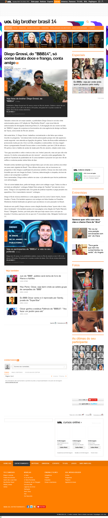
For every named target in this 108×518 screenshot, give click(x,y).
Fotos (15, 28)
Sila (25, 494)
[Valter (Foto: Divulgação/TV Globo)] (94, 367)
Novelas (27, 472)
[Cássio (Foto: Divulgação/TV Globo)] (75, 355)
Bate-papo (35, 1)
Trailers (47, 477)
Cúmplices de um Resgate (32, 482)
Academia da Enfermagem (65, 453)
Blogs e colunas (8, 475)
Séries (5, 487)
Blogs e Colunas (33, 28)
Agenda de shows (70, 482)
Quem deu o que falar (10, 480)
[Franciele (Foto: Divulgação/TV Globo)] (94, 355)
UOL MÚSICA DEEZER (73, 472)
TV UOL (80, 1)
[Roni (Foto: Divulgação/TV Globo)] (75, 367)
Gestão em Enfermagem (82, 453)
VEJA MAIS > (10, 112)
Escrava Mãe (28, 484)
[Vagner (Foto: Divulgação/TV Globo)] (88, 367)
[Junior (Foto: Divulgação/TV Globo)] (75, 361)
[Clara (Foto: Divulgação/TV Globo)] (82, 355)
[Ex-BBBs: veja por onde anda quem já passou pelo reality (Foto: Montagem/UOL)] (94, 93)
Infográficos (48, 475)
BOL (85, 1)
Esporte (50, 1)
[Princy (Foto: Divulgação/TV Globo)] (94, 361)
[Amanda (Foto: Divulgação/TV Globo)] (88, 348)
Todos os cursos (96, 423)
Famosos (72, 1)
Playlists (67, 480)
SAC (28, 1)
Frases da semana (9, 477)
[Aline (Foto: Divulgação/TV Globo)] (75, 348)
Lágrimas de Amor (29, 487)
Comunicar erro (61, 323)
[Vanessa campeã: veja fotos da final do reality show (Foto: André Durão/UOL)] (75, 93)
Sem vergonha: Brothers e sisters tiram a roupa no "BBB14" (95, 300)
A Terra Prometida (29, 480)
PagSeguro (93, 1)
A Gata (26, 475)
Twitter (31, 506)
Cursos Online (84, 170)
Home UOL (7, 463)
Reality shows (7, 484)
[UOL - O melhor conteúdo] (7, 2)
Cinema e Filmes (51, 472)
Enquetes (22, 28)
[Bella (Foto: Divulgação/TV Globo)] (101, 348)
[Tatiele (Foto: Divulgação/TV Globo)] (82, 367)
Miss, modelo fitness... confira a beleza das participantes (88, 321)
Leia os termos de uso (11, 382)
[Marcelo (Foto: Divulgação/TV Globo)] (88, 361)
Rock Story (27, 491)
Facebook (28, 506)
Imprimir (52, 323)
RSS (34, 506)
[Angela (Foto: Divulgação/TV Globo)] (94, 348)
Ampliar (60, 72)
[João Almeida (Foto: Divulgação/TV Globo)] (101, 355)
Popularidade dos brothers (60, 28)
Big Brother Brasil (8, 482)
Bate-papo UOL (85, 463)
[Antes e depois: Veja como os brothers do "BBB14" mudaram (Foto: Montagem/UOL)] (100, 93)
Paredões (45, 28)
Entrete (57, 1)
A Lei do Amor (28, 477)
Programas (68, 477)
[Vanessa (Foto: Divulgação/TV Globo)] (101, 367)
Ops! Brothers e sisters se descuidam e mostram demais (80, 300)
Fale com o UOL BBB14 (76, 414)
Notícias (43, 1)
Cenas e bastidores (50, 482)
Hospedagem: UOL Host (99, 514)
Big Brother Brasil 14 (34, 21)
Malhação (27, 489)
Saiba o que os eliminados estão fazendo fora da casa (88, 279)
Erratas (88, 414)
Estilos (67, 475)
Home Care (94, 453)
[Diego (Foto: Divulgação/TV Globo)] (88, 355)
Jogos (73, 463)
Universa (64, 1)
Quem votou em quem (79, 28)
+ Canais (91, 28)
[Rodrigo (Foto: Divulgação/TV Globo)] (101, 361)
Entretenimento (21, 463)
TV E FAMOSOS (9, 472)
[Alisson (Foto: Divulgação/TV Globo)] (82, 348)
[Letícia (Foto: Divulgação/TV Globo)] (82, 361)
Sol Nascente (28, 496)
